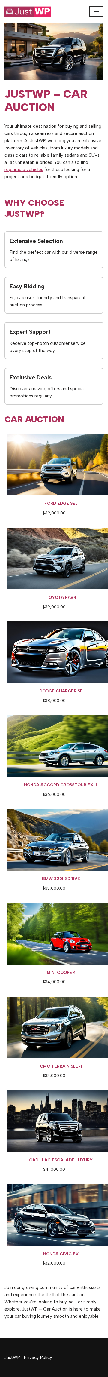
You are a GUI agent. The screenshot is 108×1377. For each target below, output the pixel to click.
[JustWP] (31, 11)
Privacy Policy (38, 1357)
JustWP (12, 1357)
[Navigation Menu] (96, 11)
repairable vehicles (23, 169)
